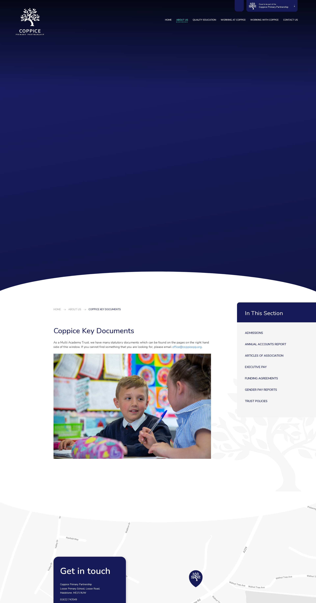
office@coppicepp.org (187, 347)
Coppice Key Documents (105, 309)
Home (57, 309)
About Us (74, 309)
